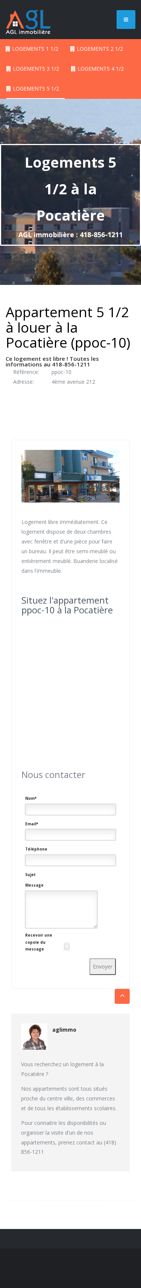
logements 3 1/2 (36, 68)
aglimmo (64, 1029)
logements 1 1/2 (35, 48)
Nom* (30, 798)
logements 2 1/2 (100, 48)
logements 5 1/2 (36, 88)
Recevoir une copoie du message (38, 942)
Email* (31, 823)
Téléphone (36, 849)
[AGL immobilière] (28, 19)
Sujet (30, 874)
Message (34, 885)
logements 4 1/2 (100, 68)
